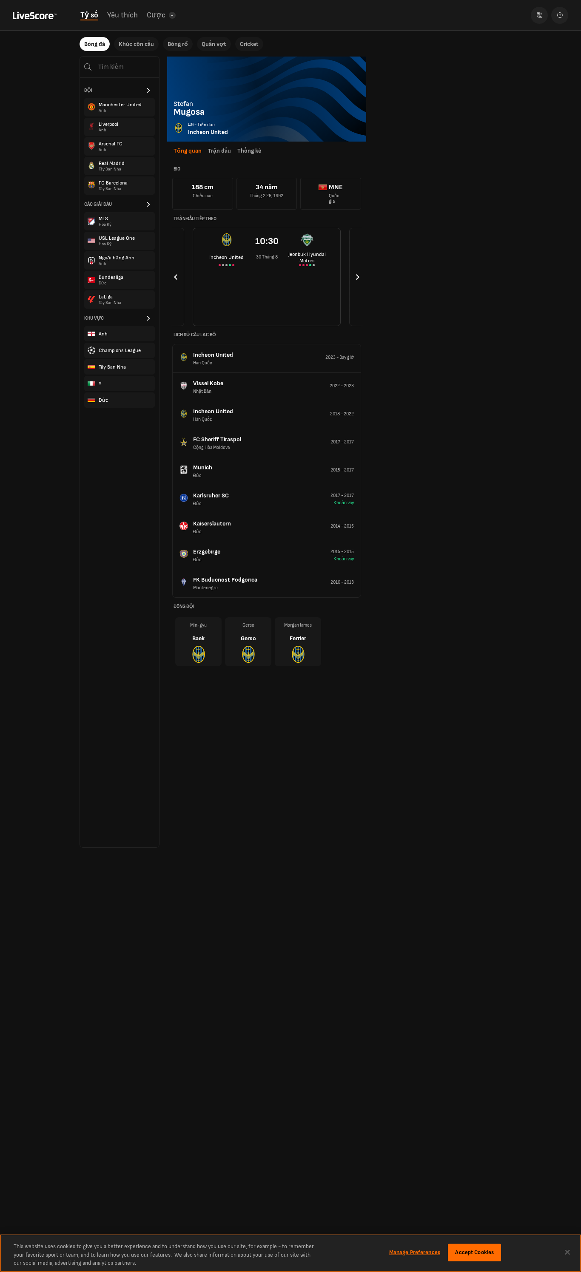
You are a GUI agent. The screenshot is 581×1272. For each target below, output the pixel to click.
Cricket (249, 44)
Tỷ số (89, 15)
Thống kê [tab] (249, 150)
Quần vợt (214, 44)
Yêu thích (122, 15)
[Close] (567, 1252)
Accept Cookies (474, 1252)
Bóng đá (94, 44)
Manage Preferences (414, 1252)
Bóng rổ (178, 44)
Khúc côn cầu (136, 44)
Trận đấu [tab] (219, 150)
